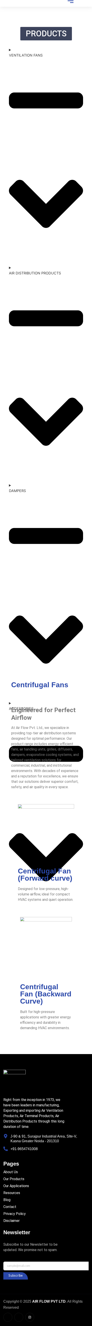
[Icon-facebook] (7, 1317)
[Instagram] (29, 1317)
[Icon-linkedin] (18, 1317)
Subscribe (15, 1275)
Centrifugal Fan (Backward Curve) (45, 994)
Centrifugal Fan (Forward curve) (45, 874)
